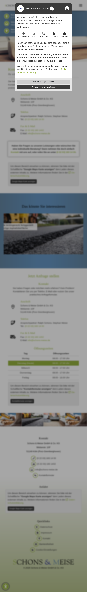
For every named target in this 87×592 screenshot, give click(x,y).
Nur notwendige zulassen (43, 82)
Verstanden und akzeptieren (43, 87)
